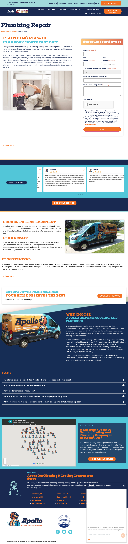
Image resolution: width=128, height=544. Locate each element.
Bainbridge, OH (38, 503)
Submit (102, 129)
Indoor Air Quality (91, 9)
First (84, 57)
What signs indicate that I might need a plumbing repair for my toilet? (36, 396)
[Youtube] (64, 532)
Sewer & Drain (75, 9)
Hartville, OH (62, 503)
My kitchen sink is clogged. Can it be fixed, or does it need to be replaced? (37, 380)
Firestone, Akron (64, 494)
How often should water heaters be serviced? (24, 385)
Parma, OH (85, 500)
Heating (41, 9)
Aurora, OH (37, 500)
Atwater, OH (37, 497)
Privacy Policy (90, 124)
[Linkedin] (70, 532)
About (85, 14)
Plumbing (62, 9)
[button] (64, 145)
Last (104, 57)
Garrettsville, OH (64, 497)
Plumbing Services (11, 31)
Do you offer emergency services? (19, 391)
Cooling (51, 9)
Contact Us (96, 14)
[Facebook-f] (58, 532)
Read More (9, 145)
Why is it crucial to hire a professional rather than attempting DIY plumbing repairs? (42, 402)
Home (3, 31)
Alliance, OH (37, 494)
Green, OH (61, 500)
